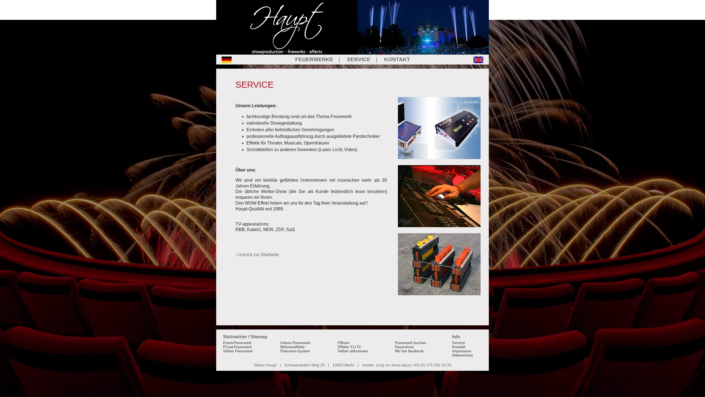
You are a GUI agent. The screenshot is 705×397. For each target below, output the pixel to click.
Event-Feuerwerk (237, 343)
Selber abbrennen (353, 351)
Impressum (461, 351)
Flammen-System (295, 351)
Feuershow (404, 347)
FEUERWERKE (314, 59)
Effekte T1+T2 (349, 347)
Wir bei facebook (409, 351)
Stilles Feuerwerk (238, 351)
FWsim (343, 343)
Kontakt (458, 347)
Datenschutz (462, 355)
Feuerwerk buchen (410, 343)
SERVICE (358, 59)
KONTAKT (397, 59)
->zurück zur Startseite (257, 254)
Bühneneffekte (292, 347)
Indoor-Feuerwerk (295, 343)
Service (458, 343)
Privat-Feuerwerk (237, 347)
